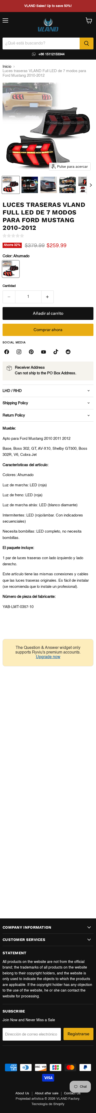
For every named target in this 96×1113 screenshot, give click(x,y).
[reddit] (68, 352)
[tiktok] (56, 352)
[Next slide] (91, 184)
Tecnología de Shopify (48, 1104)
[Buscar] (86, 43)
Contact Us (72, 1093)
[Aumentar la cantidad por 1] (47, 296)
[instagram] (19, 352)
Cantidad (9, 286)
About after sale (46, 1093)
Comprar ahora (48, 329)
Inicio (7, 67)
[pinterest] (31, 352)
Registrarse (78, 1033)
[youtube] (43, 352)
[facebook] (7, 352)
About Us (22, 1093)
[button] (10, 185)
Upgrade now (48, 657)
